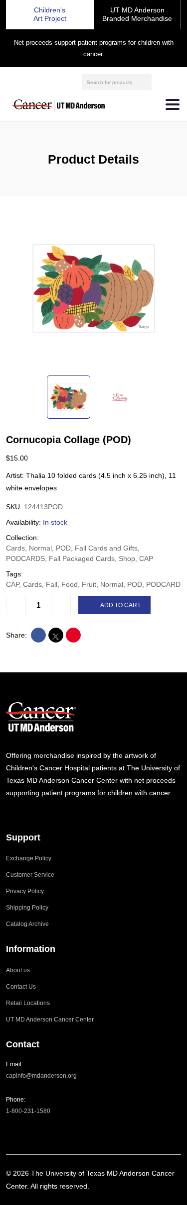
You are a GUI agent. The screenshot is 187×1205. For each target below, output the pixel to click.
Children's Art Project (49, 14)
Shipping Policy (27, 907)
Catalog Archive (27, 924)
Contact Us (21, 986)
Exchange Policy (28, 858)
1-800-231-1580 (28, 1111)
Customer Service (30, 874)
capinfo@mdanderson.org (41, 1075)
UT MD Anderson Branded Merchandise (137, 14)
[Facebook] (21, 812)
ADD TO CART (120, 605)
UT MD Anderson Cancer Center (50, 1019)
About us (18, 970)
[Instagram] (8, 812)
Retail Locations (28, 1003)
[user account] (161, 82)
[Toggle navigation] (173, 104)
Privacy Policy (25, 891)
